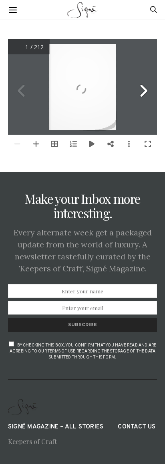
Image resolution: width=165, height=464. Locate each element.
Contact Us (136, 427)
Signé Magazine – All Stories (55, 427)
